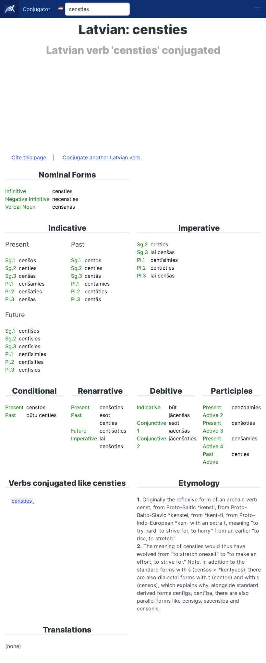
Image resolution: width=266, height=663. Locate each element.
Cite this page (29, 157)
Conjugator (36, 9)
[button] (257, 9)
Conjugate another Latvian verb (101, 157)
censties (22, 500)
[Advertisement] (133, 101)
